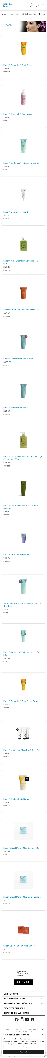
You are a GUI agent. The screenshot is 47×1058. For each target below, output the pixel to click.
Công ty (7, 1029)
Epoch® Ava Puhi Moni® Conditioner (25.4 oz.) (22, 262)
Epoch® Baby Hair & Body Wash (17, 114)
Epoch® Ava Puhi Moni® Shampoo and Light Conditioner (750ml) (23, 458)
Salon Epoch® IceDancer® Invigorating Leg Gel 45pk (22, 604)
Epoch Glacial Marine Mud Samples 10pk (21, 848)
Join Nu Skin (23, 982)
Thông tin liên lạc (34, 1029)
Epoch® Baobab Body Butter (16, 554)
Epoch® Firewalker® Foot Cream (18, 65)
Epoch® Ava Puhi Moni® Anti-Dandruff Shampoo (20, 506)
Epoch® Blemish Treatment (15, 212)
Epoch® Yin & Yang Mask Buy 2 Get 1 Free (22, 750)
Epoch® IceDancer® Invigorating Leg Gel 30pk (21, 653)
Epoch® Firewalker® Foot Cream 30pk (20, 701)
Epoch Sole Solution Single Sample (19, 946)
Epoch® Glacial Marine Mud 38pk (18, 358)
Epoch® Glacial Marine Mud (15, 407)
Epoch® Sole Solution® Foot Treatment (20, 310)
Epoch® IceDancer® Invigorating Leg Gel (21, 163)
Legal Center (19, 1029)
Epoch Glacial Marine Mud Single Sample (22, 897)
